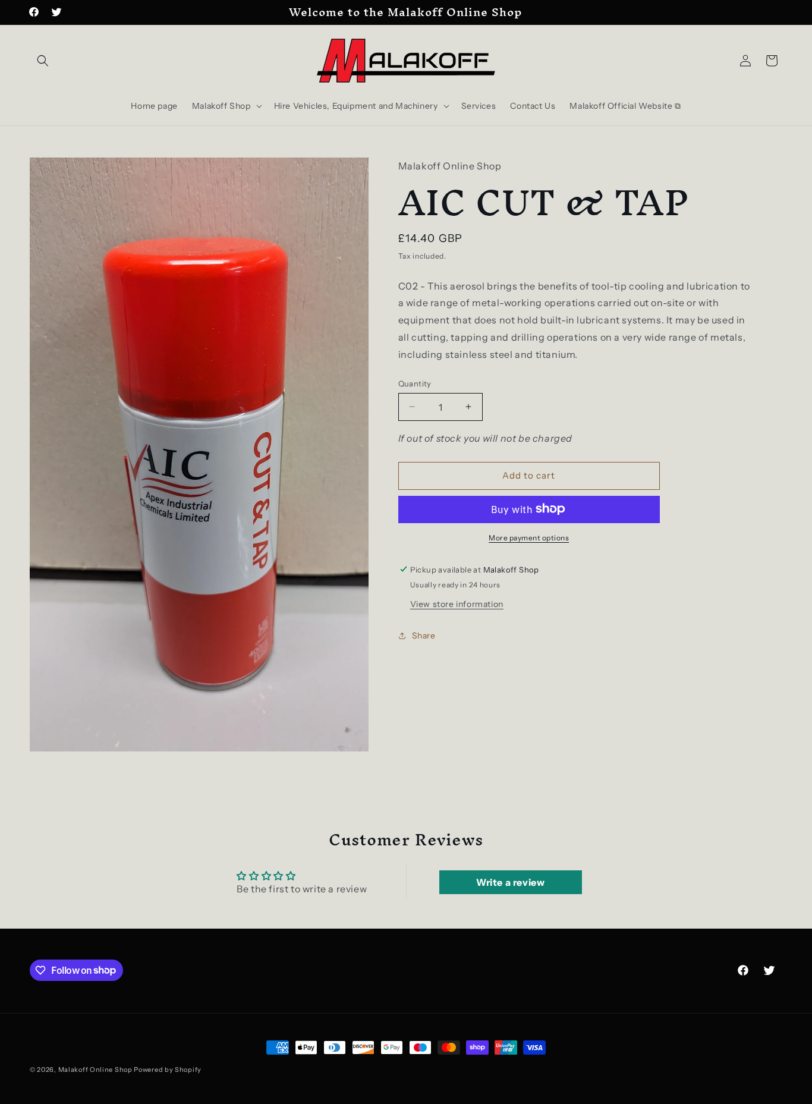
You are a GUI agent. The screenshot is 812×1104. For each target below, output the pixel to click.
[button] (43, 61)
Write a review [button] (510, 882)
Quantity (415, 383)
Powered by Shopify (168, 1069)
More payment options (529, 537)
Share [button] (424, 635)
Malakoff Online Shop (95, 1069)
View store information (456, 603)
